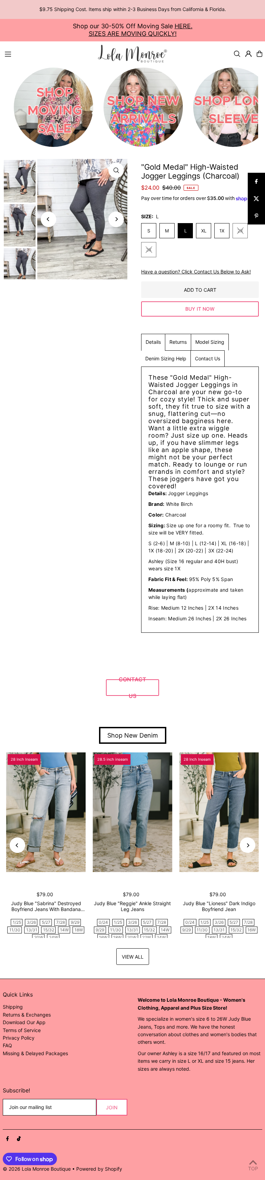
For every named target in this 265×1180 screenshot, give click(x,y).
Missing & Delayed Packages (35, 1053)
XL (203, 230)
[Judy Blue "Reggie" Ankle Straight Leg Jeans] (133, 812)
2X (240, 230)
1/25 (17, 922)
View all (133, 957)
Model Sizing (209, 342)
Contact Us (207, 358)
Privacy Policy (19, 1038)
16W (103, 937)
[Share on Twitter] (256, 198)
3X (148, 249)
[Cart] (259, 54)
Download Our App (24, 1022)
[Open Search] (237, 54)
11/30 (14, 929)
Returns (178, 342)
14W (64, 929)
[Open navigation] (48, 53)
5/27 (46, 922)
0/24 (103, 922)
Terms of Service (22, 1030)
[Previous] (48, 219)
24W (53, 937)
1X (221, 230)
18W (79, 929)
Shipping (13, 1007)
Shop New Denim (132, 735)
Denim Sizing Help (165, 358)
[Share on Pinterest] (256, 215)
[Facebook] (7, 1139)
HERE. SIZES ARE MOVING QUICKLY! (141, 29)
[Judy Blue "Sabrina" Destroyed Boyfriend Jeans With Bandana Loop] (46, 812)
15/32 (48, 929)
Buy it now (200, 309)
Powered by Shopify (99, 1169)
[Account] (248, 54)
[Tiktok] (19, 1139)
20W (38, 937)
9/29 (75, 922)
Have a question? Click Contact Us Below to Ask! (196, 271)
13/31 (31, 929)
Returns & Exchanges (27, 1015)
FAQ (7, 1045)
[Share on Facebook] (256, 181)
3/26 (31, 922)
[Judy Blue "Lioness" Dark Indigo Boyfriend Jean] (219, 812)
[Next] (116, 219)
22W (146, 937)
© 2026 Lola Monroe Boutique (37, 1169)
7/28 (60, 922)
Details (153, 342)
